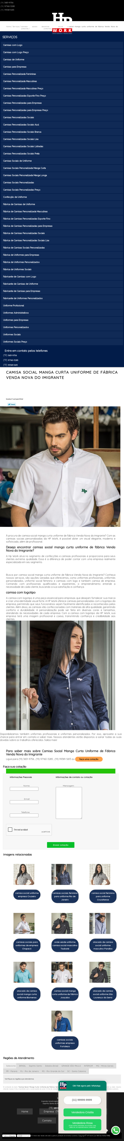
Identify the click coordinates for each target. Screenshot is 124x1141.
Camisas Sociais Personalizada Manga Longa (25, 175)
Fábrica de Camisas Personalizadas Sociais (24, 233)
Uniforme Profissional (13, 305)
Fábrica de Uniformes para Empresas (21, 255)
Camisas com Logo (12, 45)
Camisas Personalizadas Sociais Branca (22, 132)
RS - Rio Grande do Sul (53, 1071)
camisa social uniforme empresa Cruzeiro (27, 895)
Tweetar (12, 404)
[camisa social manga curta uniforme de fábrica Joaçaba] (62, 970)
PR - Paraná (11, 1071)
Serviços (9, 37)
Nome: (27, 785)
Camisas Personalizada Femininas (19, 74)
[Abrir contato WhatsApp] (115, 1130)
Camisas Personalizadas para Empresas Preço (25, 110)
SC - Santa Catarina (76, 1071)
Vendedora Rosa (82, 1125)
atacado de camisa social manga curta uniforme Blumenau (27, 994)
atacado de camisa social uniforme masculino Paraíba (103, 945)
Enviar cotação (60, 845)
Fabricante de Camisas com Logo (19, 276)
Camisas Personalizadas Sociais (18, 117)
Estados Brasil (51, 1066)
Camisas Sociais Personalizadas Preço (21, 190)
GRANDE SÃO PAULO (71, 1066)
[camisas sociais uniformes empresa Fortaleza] (62, 1019)
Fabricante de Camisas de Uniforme (20, 284)
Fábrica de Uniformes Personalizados (21, 262)
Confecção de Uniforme (15, 197)
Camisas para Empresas (14, 67)
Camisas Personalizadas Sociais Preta (21, 153)
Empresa (49, 1111)
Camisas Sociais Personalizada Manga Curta (24, 168)
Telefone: (26, 812)
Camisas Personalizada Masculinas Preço (23, 88)
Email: (27, 799)
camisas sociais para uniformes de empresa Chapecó (27, 945)
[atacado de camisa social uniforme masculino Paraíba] (100, 921)
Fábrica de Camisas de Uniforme (19, 204)
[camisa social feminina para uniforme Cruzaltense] (100, 873)
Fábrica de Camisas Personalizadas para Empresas (27, 226)
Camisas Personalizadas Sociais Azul (21, 124)
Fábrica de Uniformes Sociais (17, 269)
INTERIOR (88, 1066)
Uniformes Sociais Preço (15, 342)
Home (24, 1111)
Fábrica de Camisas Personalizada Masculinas (25, 211)
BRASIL (22, 1066)
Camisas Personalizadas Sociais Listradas (23, 146)
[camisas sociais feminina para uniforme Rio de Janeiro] (62, 873)
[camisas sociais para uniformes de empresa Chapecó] (24, 921)
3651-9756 (8, 2)
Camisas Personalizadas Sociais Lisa (20, 139)
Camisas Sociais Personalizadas (18, 182)
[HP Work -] (62, 21)
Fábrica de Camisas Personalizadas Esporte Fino (26, 219)
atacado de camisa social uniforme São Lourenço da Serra (103, 994)
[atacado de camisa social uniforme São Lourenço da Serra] (100, 970)
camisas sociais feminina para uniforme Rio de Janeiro (64, 896)
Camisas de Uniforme (13, 59)
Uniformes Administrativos (16, 313)
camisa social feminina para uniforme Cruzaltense (102, 896)
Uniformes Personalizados (16, 327)
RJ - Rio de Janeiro (29, 1071)
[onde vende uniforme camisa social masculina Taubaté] (62, 921)
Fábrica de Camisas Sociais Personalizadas (24, 247)
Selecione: (11, 1066)
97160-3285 (9, 6)
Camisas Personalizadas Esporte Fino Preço (24, 96)
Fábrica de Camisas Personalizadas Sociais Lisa (26, 240)
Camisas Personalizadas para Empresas (22, 103)
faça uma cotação (88, 759)
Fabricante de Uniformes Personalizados (23, 298)
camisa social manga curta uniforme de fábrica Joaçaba (65, 994)
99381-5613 (9, 10)
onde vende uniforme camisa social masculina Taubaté (64, 945)
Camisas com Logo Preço (16, 52)
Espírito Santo (35, 1066)
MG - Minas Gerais (104, 1066)
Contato (47, 1120)
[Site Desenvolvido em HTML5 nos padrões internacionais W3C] (24, 1136)
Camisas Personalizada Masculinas (20, 81)
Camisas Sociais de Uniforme (17, 161)
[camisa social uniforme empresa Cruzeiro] (24, 873)
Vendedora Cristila (82, 1112)
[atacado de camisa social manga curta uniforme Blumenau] (24, 970)
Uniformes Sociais (12, 334)
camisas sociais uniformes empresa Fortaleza (65, 1043)
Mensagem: (69, 785)
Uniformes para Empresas (15, 320)
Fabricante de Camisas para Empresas (21, 291)
